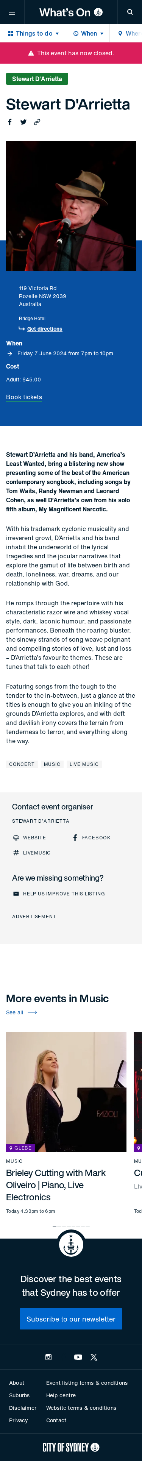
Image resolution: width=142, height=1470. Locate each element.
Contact (56, 1420)
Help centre (61, 1395)
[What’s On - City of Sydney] (70, 12)
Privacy (18, 1420)
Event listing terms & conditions (87, 1383)
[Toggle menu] (12, 12)
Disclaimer (22, 1408)
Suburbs (19, 1395)
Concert (22, 764)
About (16, 1383)
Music (52, 764)
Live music (84, 764)
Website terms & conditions (81, 1408)
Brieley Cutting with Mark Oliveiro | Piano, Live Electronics (56, 1185)
